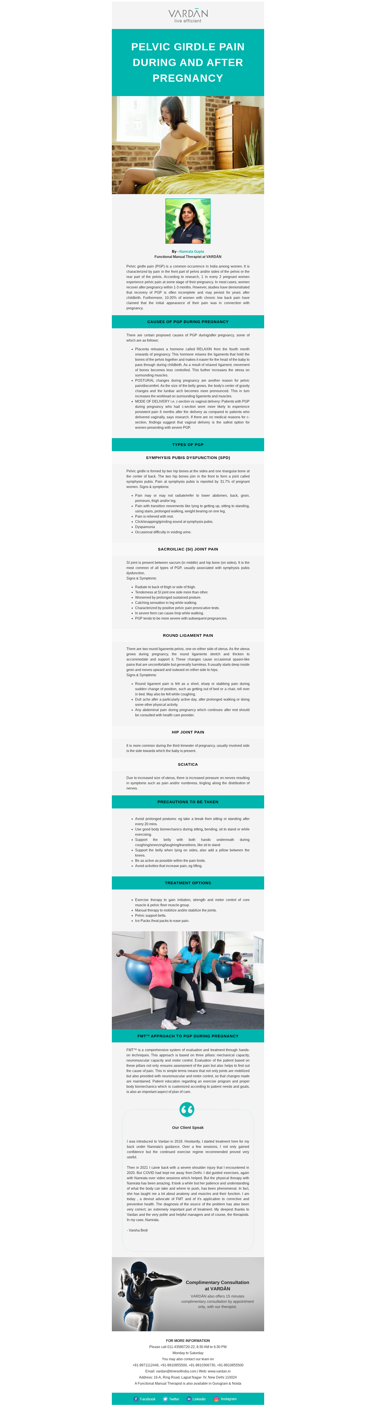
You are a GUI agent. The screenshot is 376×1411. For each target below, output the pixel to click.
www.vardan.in (219, 1371)
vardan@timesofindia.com (176, 1371)
